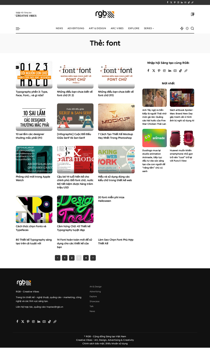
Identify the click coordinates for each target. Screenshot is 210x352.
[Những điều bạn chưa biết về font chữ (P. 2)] (75, 74)
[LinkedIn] (182, 2)
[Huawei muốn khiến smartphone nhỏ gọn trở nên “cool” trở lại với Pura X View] (182, 138)
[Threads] (192, 2)
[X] (171, 2)
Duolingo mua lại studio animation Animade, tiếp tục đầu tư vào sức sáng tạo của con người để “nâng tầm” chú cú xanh (153, 161)
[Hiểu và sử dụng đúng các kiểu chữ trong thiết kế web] (116, 159)
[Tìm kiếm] (192, 28)
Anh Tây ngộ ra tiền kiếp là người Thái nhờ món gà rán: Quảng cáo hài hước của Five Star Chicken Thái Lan (154, 117)
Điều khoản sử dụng (117, 343)
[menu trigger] (19, 28)
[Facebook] (167, 2)
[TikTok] (189, 2)
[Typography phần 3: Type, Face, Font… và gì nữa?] (34, 74)
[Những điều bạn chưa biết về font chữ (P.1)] (116, 74)
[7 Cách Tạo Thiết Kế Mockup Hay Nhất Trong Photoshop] (116, 117)
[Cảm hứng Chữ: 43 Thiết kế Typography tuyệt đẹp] (75, 209)
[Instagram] (178, 2)
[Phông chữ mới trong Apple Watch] (34, 159)
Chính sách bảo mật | (94, 343)
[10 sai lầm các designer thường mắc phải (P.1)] (34, 117)
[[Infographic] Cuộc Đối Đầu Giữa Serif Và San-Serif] (75, 117)
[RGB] (105, 14)
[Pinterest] (174, 2)
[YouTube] (185, 2)
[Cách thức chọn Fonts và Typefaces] (34, 209)
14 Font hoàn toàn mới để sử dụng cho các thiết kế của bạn (74, 243)
